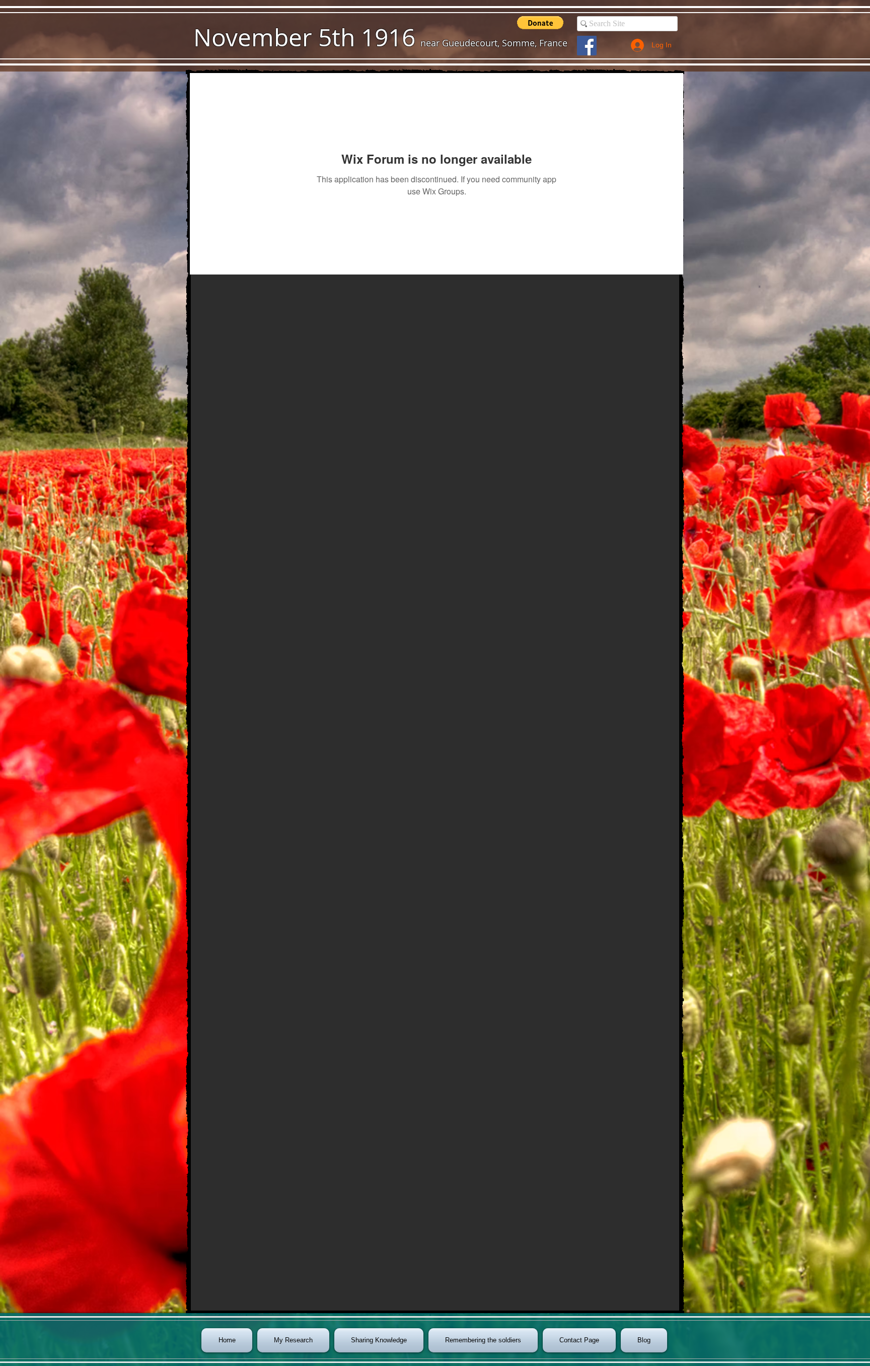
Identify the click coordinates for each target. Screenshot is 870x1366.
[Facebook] (587, 45)
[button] (540, 22)
